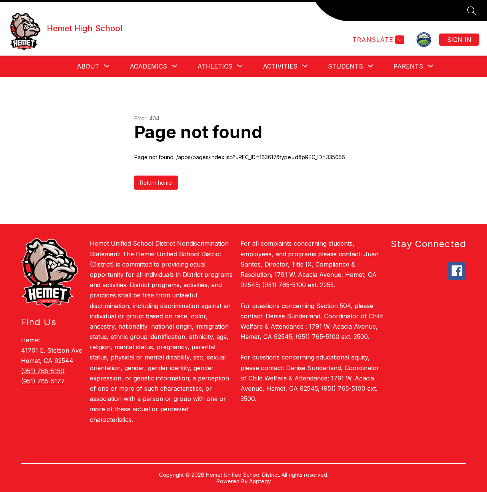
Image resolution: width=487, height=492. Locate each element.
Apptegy (260, 481)
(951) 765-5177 (43, 381)
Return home (156, 182)
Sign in (459, 39)
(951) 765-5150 (42, 371)
